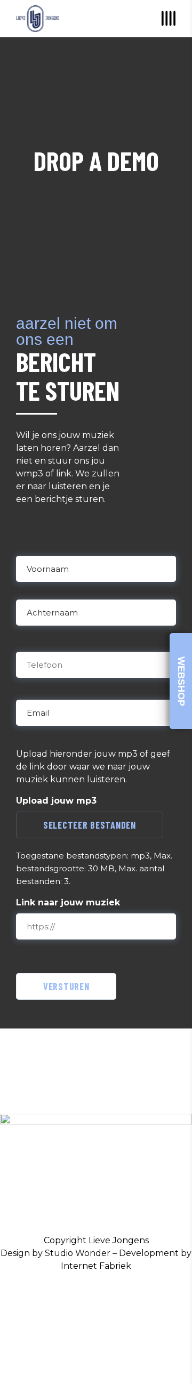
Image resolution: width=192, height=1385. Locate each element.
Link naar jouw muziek (68, 902)
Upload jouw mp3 (56, 801)
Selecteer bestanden (89, 825)
